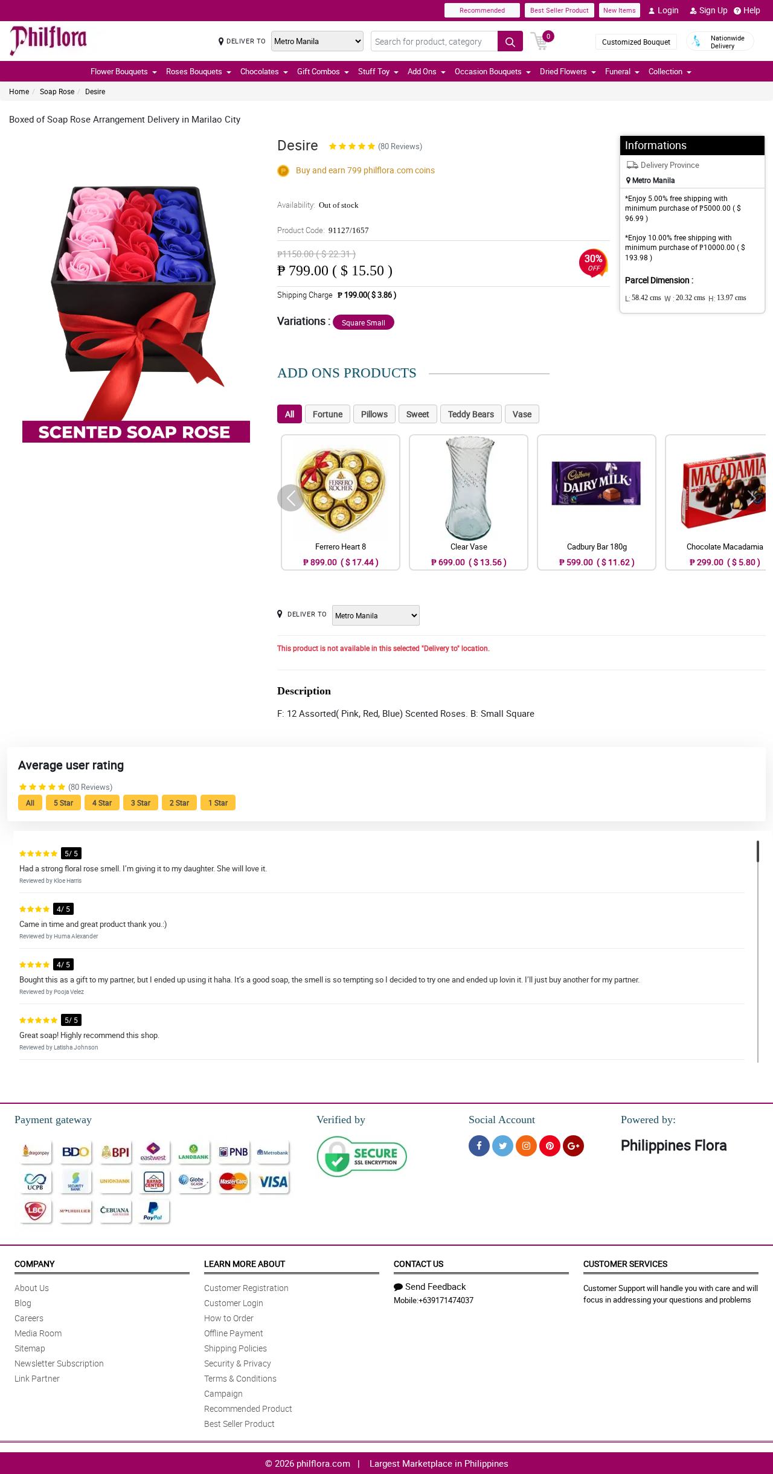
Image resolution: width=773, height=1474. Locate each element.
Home (19, 91)
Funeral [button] (617, 71)
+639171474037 (446, 1300)
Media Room (38, 1333)
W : (684, 298)
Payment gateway (53, 1120)
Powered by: (648, 1120)
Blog (22, 1303)
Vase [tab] (522, 414)
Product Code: (323, 230)
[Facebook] (479, 1145)
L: (643, 298)
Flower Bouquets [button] (119, 71)
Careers (28, 1318)
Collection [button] (665, 71)
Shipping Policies (235, 1348)
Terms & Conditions (240, 1378)
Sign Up (713, 10)
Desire (95, 91)
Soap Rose (57, 91)
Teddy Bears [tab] (471, 414)
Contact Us (418, 1263)
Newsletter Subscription (59, 1363)
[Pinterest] (549, 1145)
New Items (619, 9)
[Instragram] (526, 1145)
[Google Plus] (573, 1145)
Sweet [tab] (417, 414)
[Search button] (510, 41)
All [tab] (289, 414)
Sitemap (29, 1348)
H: (727, 298)
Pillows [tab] (374, 414)
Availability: (318, 204)
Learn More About (244, 1263)
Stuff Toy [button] (374, 71)
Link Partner (37, 1378)
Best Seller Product (559, 9)
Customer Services (625, 1263)
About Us (31, 1287)
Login (668, 10)
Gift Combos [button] (318, 71)
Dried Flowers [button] (563, 71)
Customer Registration (246, 1287)
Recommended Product (248, 1408)
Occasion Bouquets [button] (488, 71)
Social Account (502, 1120)
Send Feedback (435, 1286)
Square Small (363, 322)
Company (34, 1263)
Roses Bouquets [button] (194, 71)
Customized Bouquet (636, 41)
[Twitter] (502, 1145)
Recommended (482, 9)
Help (751, 10)
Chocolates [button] (259, 71)
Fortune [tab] (327, 414)
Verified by (340, 1120)
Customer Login (233, 1303)
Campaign (223, 1393)
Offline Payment (233, 1333)
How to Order (229, 1318)
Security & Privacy (237, 1363)
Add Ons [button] (422, 71)
